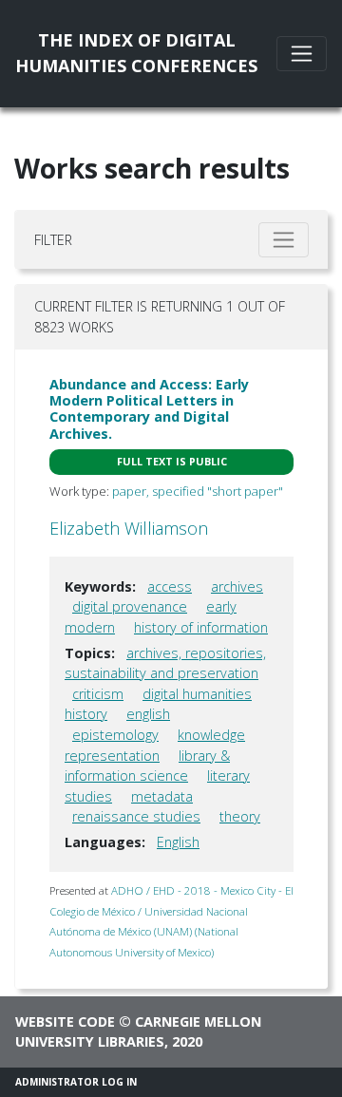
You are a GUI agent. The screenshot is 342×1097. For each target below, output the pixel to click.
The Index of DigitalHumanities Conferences (136, 52)
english (148, 714)
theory (239, 816)
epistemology (115, 735)
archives (237, 586)
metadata (162, 796)
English (178, 842)
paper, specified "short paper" (197, 491)
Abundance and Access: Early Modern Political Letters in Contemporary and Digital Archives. (149, 409)
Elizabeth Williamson (128, 528)
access (169, 586)
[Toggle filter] (283, 239)
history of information (201, 627)
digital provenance (129, 606)
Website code (65, 1021)
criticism (98, 694)
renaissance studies (136, 816)
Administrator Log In (76, 1081)
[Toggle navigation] (301, 53)
